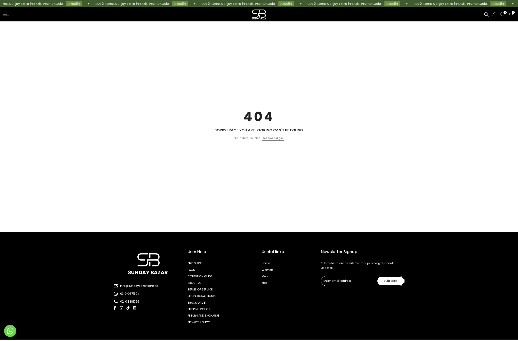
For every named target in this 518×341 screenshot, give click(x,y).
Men (265, 276)
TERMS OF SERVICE (200, 289)
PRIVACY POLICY (199, 322)
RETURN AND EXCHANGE (204, 316)
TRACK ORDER (197, 303)
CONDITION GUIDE (200, 276)
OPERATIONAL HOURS (202, 296)
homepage (273, 138)
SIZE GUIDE (195, 263)
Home (266, 263)
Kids (264, 283)
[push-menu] (6, 14)
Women (267, 270)
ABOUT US (194, 283)
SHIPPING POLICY (199, 309)
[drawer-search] (486, 14)
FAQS (191, 270)
